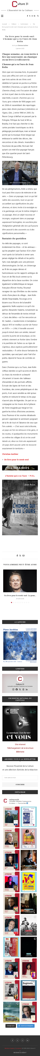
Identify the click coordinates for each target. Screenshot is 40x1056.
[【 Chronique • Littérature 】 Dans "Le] (11, 860)
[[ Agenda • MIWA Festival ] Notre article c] (29, 860)
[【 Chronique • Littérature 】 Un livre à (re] (29, 1012)
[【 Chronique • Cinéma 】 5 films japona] (29, 925)
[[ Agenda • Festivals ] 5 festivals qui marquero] (29, 947)
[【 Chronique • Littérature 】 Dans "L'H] (11, 817)
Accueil (4, 24)
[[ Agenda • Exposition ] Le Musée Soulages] (29, 990)
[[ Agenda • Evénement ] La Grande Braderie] (29, 838)
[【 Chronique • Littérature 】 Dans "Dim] (11, 838)
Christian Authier (23, 45)
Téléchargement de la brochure (20, 748)
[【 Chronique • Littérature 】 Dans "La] (11, 882)
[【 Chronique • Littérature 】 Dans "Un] (29, 968)
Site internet (20, 744)
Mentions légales (9, 1048)
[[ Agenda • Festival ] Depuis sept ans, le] (11, 947)
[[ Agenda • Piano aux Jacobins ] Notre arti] (29, 903)
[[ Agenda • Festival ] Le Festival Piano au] (29, 817)
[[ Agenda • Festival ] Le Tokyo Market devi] (29, 882)
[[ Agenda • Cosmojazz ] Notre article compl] (11, 1012)
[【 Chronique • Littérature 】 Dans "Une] (11, 990)
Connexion (18, 1048)
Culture (14, 24)
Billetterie (20, 752)
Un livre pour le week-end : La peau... (20, 595)
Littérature (24, 24)
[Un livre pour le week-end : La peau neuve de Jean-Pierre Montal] (20, 581)
